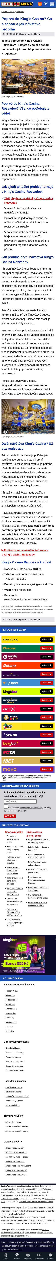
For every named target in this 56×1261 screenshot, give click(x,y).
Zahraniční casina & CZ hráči (17, 1096)
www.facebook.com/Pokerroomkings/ (26, 599)
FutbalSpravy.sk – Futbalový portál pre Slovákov (15, 923)
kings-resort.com (22, 589)
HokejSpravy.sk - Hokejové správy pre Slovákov (36, 880)
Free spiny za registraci (15, 1062)
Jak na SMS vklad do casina (17, 1157)
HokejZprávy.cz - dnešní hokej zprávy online (13, 870)
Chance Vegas (11, 1009)
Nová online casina (13, 1092)
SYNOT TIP (10, 1004)
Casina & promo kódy (14, 1066)
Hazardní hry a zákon (14, 1101)
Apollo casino (11, 1022)
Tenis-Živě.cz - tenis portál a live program (15, 881)
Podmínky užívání (45, 1242)
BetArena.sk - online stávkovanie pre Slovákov (14, 902)
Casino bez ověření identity (17, 1127)
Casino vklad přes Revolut (16, 1170)
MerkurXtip (10, 1031)
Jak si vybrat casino (13, 1122)
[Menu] (52, 3)
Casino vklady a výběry (15, 1148)
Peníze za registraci (14, 1057)
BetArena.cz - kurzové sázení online (13, 839)
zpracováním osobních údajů (31, 808)
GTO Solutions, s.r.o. (14, 1249)
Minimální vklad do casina (16, 1152)
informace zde (7, 1220)
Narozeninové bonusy (14, 1053)
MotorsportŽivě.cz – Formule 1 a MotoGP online (15, 891)
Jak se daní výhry (13, 1105)
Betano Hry (10, 995)
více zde (40, 612)
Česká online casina (14, 1087)
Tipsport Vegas (12, 991)
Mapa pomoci (30, 1233)
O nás (3, 1242)
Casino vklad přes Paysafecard (18, 1166)
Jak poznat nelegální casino (17, 1131)
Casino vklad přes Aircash (16, 1175)
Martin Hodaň (34, 34)
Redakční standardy (27, 1242)
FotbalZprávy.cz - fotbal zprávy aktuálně (14, 860)
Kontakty (12, 1242)
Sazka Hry (10, 1018)
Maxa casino (11, 1013)
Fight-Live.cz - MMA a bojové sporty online (15, 850)
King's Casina (36, 330)
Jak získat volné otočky (15, 1070)
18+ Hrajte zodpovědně (45, 1246)
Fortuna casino (12, 1000)
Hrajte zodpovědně (7, 606)
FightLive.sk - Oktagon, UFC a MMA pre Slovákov (14, 912)
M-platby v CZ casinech (15, 1161)
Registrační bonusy (13, 1048)
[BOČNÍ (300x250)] (22, 972)
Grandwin (9, 1027)
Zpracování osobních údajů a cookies (17, 1246)
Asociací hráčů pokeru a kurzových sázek (36, 1202)
